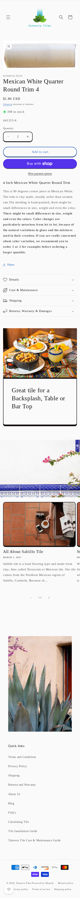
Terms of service (41, 889)
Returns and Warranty (22, 784)
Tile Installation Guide (22, 831)
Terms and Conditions (22, 757)
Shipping (7, 104)
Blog (11, 803)
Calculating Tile (18, 821)
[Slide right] (49, 597)
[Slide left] (30, 597)
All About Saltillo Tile (23, 551)
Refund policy (65, 883)
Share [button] (10, 264)
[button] (8, 17)
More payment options (40, 173)
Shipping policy (63, 889)
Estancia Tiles (23, 883)
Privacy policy (20, 889)
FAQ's (12, 812)
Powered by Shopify (43, 883)
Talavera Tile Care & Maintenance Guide (34, 840)
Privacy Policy (17, 766)
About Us (14, 794)
